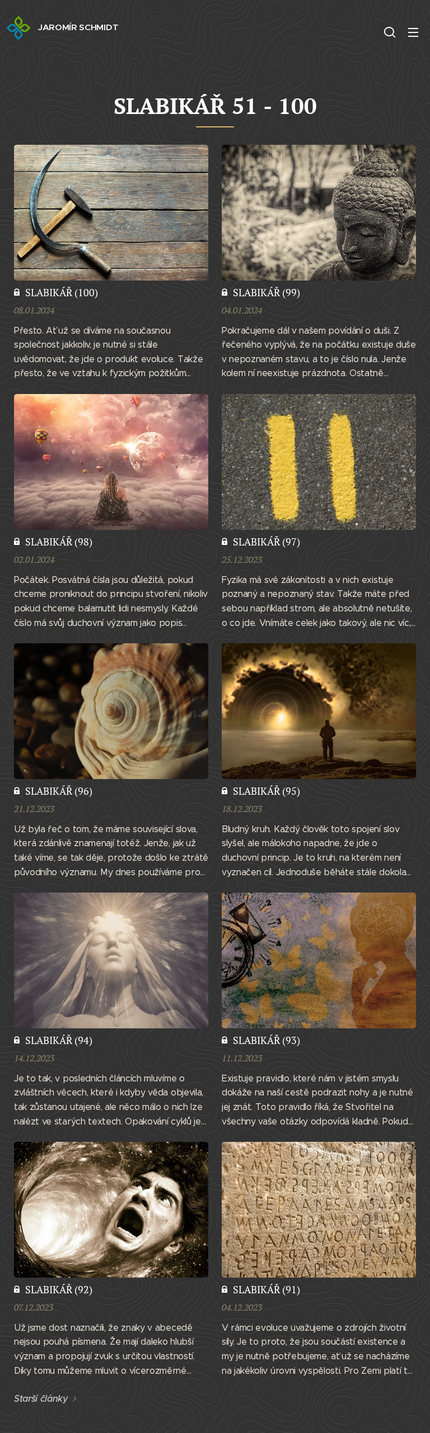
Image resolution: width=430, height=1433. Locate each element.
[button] (389, 32)
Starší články (41, 1398)
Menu (413, 32)
